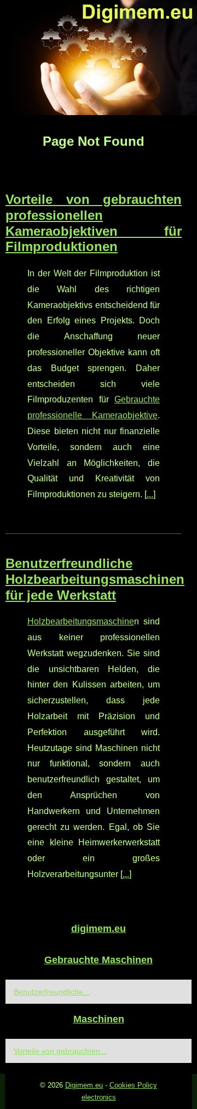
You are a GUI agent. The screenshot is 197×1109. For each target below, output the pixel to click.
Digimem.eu (84, 1085)
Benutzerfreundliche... (52, 991)
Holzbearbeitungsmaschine (80, 621)
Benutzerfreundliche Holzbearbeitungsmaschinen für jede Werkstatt (94, 579)
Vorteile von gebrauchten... (60, 1051)
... (150, 494)
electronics (99, 1097)
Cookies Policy (133, 1085)
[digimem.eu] (98, 57)
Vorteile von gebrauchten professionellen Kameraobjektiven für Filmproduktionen (93, 223)
